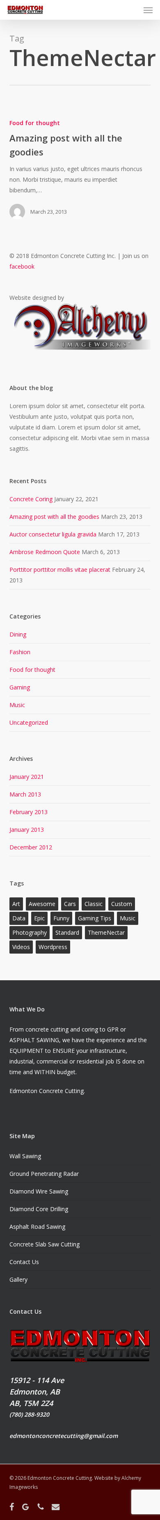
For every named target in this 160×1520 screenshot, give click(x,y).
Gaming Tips (94, 918)
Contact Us (24, 1262)
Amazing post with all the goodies (54, 516)
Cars (70, 904)
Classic (94, 904)
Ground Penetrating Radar (44, 1174)
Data (18, 918)
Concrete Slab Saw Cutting (44, 1244)
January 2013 (26, 829)
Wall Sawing (25, 1156)
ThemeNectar (106, 932)
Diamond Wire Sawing (38, 1191)
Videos (21, 947)
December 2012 (30, 847)
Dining (17, 634)
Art (16, 904)
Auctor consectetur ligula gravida (52, 534)
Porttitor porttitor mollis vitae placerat (59, 569)
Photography (29, 932)
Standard (67, 932)
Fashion (19, 652)
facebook (21, 266)
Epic (39, 918)
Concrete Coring (31, 499)
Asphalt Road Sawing (37, 1226)
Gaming (19, 687)
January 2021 (26, 777)
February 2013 (28, 812)
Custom (121, 904)
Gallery (18, 1279)
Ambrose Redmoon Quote (44, 552)
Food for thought (34, 123)
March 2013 (25, 794)
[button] (148, 10)
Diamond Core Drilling (38, 1209)
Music (17, 705)
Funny (61, 918)
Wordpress (53, 947)
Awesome (42, 904)
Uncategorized (28, 722)
